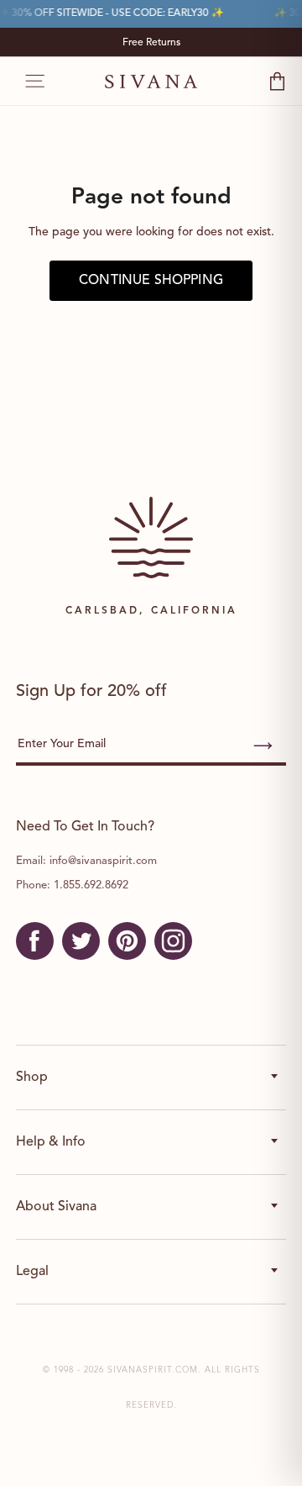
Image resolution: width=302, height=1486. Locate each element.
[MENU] (26, 81)
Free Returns (151, 43)
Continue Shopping (151, 280)
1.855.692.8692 (91, 885)
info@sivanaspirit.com (103, 861)
